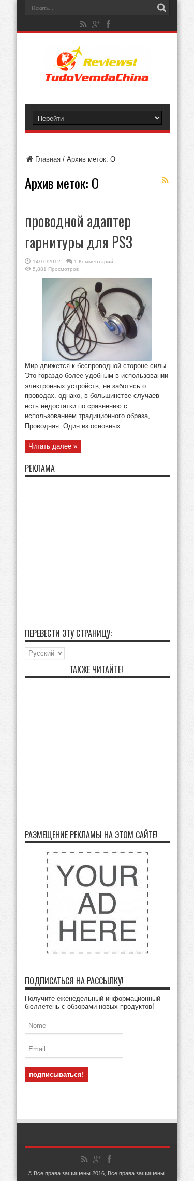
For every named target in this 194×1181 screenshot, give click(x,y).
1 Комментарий (93, 261)
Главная (48, 159)
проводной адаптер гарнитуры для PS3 (78, 231)
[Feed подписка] (165, 180)
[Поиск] (162, 7)
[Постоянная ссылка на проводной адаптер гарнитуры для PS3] (97, 358)
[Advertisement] (97, 546)
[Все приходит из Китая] (97, 74)
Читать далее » (52, 446)
